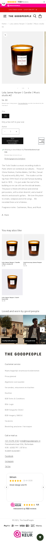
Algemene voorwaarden (14, 382)
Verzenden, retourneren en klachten (19, 387)
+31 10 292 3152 (12, 441)
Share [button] (6, 215)
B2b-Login (9, 404)
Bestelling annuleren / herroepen (18, 426)
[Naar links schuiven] (17, 88)
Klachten (8, 393)
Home (4, 24)
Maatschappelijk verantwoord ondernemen (22, 371)
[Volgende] (42, 329)
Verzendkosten (23, 103)
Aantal (4, 127)
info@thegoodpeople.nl (30, 441)
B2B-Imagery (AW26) (14, 415)
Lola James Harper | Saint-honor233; (11, 298)
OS (5, 116)
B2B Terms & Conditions (15, 398)
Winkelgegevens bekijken (14, 158)
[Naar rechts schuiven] (28, 88)
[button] (5, 16)
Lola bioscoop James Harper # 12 (32, 263)
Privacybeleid (10, 376)
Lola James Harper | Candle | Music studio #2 (11, 263)
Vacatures (9, 421)
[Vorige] (3, 329)
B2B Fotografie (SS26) (14, 410)
